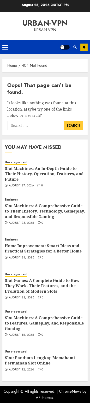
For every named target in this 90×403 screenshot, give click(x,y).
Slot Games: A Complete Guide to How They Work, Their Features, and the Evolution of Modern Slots (42, 286)
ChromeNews (70, 391)
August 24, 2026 (21, 258)
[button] (5, 47)
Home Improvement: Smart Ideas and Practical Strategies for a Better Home (43, 248)
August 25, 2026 (21, 223)
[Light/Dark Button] (65, 47)
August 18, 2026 (21, 335)
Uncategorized (16, 162)
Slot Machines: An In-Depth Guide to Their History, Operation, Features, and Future (44, 174)
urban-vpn (45, 22)
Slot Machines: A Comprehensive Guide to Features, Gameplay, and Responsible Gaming (44, 323)
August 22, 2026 (21, 298)
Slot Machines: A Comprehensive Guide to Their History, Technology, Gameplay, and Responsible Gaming (45, 211)
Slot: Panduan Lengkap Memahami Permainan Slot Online (40, 360)
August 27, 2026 (21, 186)
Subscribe (84, 47)
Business (11, 200)
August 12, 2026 (21, 370)
